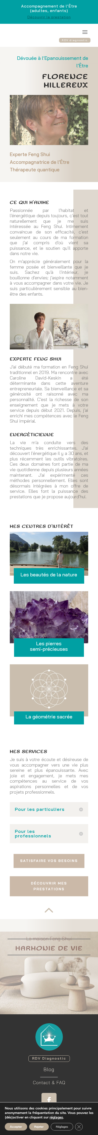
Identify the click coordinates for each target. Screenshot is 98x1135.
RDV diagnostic (75, 40)
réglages (56, 1117)
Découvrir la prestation (49, 17)
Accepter (16, 1127)
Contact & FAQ (49, 1082)
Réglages (62, 1127)
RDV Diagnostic (49, 1058)
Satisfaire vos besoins (49, 860)
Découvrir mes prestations (49, 886)
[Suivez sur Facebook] (49, 1100)
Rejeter (39, 1127)
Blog (49, 1069)
